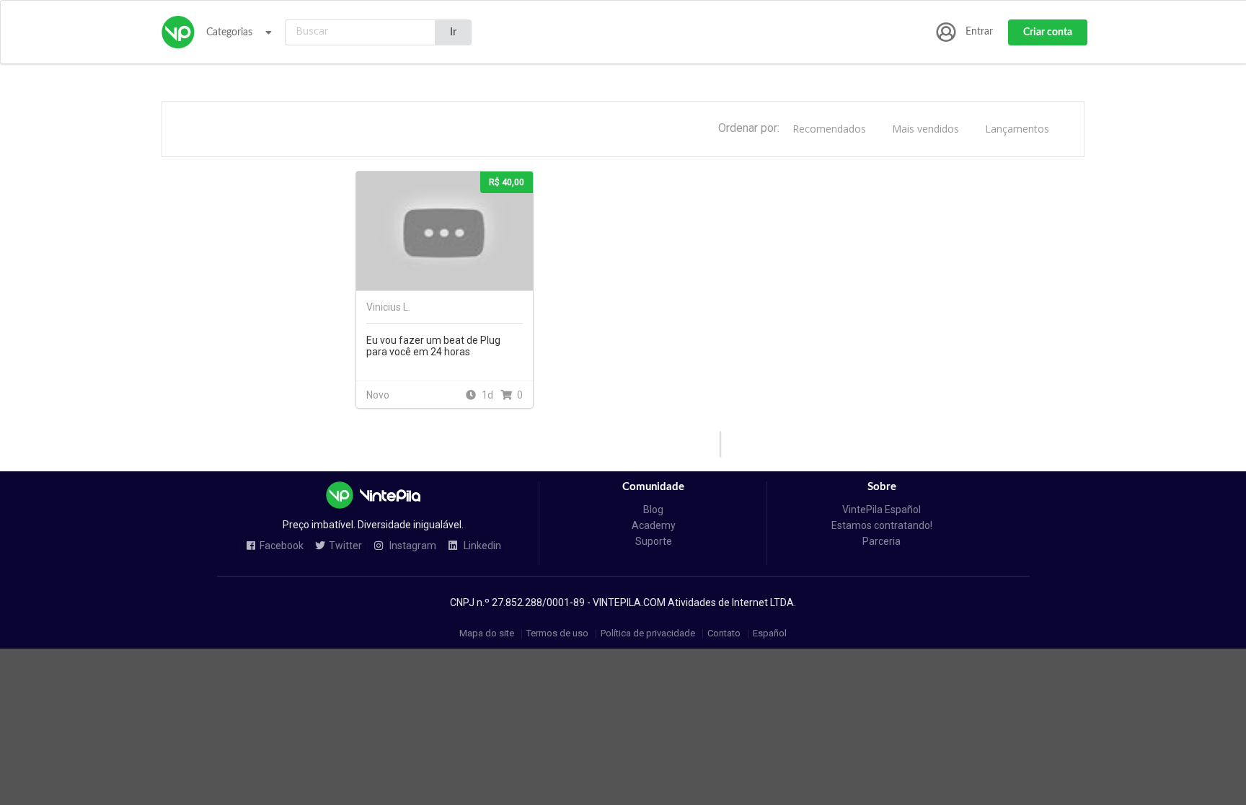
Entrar (979, 32)
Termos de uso (557, 634)
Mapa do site (486, 634)
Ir (453, 32)
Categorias (229, 32)
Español (770, 634)
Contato (724, 634)
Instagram (411, 546)
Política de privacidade (648, 634)
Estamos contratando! (881, 525)
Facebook (282, 546)
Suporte (653, 541)
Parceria (881, 541)
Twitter (345, 546)
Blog (653, 509)
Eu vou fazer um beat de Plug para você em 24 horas (433, 345)
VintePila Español (881, 509)
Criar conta (1047, 32)
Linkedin (481, 546)
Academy (654, 525)
